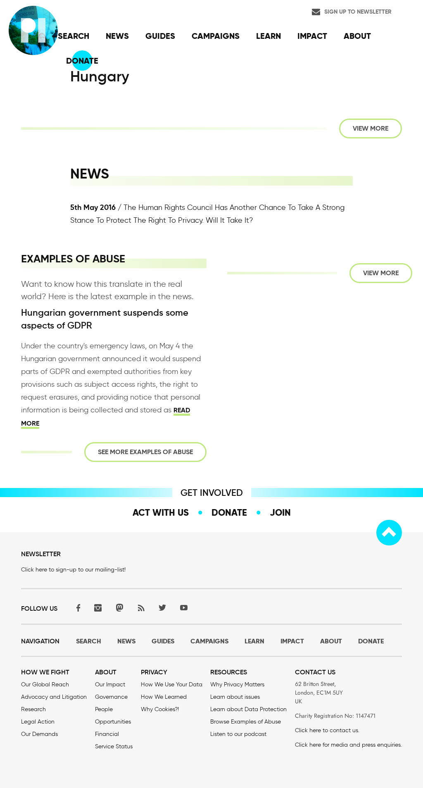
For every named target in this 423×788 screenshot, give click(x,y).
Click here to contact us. (327, 730)
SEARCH (88, 641)
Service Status (114, 746)
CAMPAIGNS (209, 641)
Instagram (98, 607)
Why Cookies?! (160, 709)
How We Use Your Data (171, 684)
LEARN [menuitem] (268, 36)
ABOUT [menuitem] (357, 36)
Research (33, 709)
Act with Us (161, 512)
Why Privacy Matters (237, 684)
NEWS (126, 641)
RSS (141, 607)
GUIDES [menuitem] (160, 36)
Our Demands (39, 734)
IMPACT (292, 641)
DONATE (371, 641)
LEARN (254, 641)
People (104, 709)
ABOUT (331, 641)
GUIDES (163, 641)
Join (280, 512)
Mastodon (119, 607)
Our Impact (110, 684)
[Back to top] (389, 532)
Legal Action (38, 721)
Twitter (162, 607)
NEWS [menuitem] (117, 36)
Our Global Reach (45, 684)
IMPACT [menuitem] (312, 36)
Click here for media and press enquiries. (348, 744)
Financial (107, 734)
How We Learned (164, 696)
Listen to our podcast (238, 734)
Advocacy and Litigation (54, 696)
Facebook (76, 607)
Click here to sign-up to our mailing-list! (73, 569)
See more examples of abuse (145, 452)
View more (370, 128)
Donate (229, 512)
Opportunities (113, 721)
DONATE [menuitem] (82, 60)
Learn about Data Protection (248, 709)
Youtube (184, 607)
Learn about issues (235, 696)
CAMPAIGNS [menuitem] (216, 36)
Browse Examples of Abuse (245, 721)
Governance (111, 696)
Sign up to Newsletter (358, 11)
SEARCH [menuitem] (73, 36)
